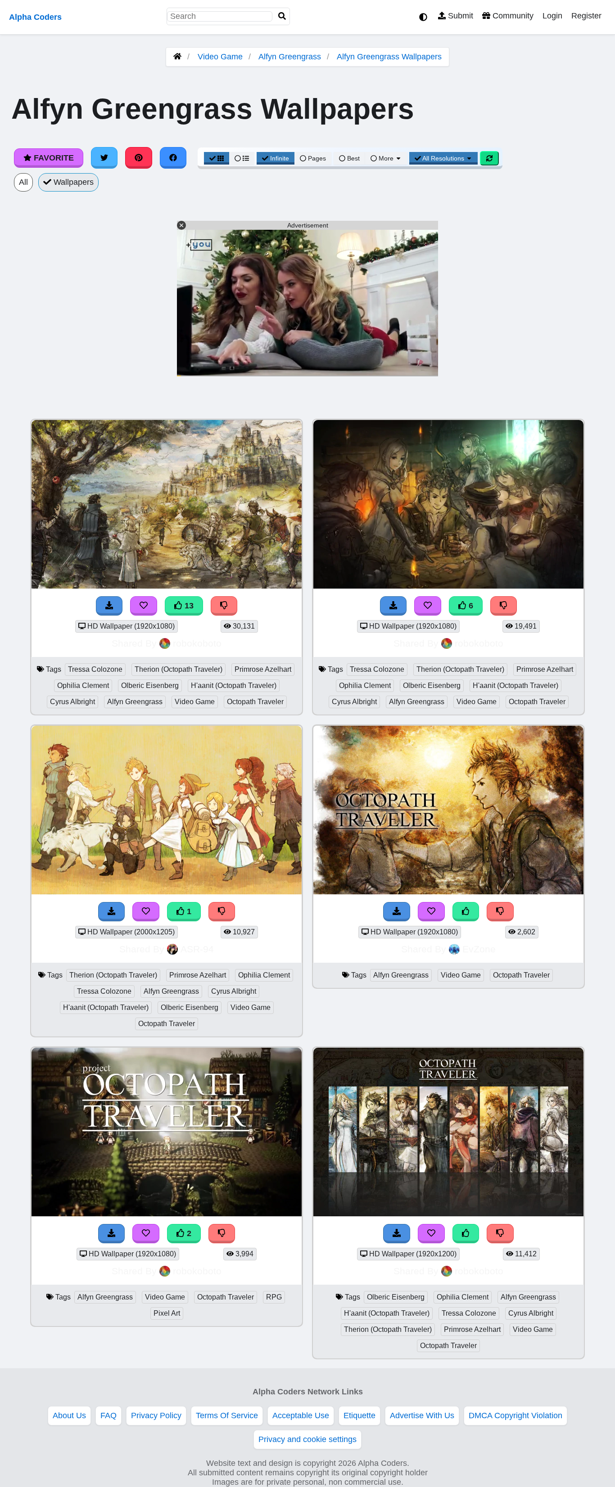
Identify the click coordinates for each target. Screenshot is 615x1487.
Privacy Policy (156, 1415)
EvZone (479, 949)
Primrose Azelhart (263, 669)
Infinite (279, 158)
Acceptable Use (300, 1415)
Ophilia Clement (83, 685)
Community (512, 15)
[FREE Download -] (111, 911)
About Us (69, 1415)
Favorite (53, 157)
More (386, 158)
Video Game (220, 56)
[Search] (282, 16)
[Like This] (465, 911)
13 (188, 605)
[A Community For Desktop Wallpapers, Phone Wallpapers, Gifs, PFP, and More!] (177, 56)
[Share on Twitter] (104, 158)
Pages (317, 158)
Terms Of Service (227, 1415)
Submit (459, 15)
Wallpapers (72, 182)
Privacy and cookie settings (307, 1439)
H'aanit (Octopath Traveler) (233, 685)
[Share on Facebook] (173, 158)
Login (552, 15)
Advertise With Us (422, 1415)
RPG (274, 1297)
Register (586, 15)
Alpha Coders (35, 17)
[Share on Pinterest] (138, 158)
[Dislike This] (221, 911)
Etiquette (359, 1415)
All (23, 182)
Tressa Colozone (95, 669)
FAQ (108, 1415)
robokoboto (197, 643)
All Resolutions (443, 158)
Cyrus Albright (72, 702)
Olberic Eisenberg (150, 685)
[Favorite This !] (145, 911)
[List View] (241, 158)
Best (352, 158)
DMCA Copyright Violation (515, 1415)
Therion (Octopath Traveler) (178, 669)
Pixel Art (167, 1313)
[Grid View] (216, 158)
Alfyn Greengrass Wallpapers (389, 56)
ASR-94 (197, 949)
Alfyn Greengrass (289, 56)
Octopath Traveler (255, 702)
